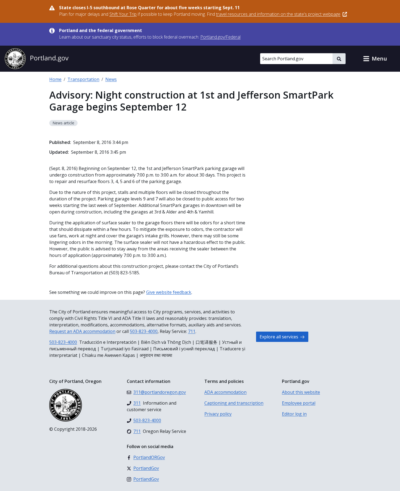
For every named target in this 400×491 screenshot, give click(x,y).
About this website (301, 392)
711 (191, 331)
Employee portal (298, 403)
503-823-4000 (144, 331)
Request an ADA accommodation (82, 331)
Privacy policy (218, 414)
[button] (375, 58)
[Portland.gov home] (36, 59)
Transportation (83, 79)
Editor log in (294, 414)
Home (55, 79)
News (111, 79)
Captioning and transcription (233, 403)
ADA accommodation (225, 392)
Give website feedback (168, 292)
